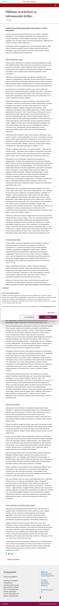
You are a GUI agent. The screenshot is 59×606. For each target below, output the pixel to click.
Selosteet (5, 604)
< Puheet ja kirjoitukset (13, 559)
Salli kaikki (48, 317)
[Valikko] (55, 5)
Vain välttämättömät (29, 317)
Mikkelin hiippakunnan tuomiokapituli (46, 574)
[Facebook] (6, 553)
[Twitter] (9, 553)
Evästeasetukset (47, 590)
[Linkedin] (12, 553)
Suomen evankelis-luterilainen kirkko (45, 582)
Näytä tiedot (51, 312)
